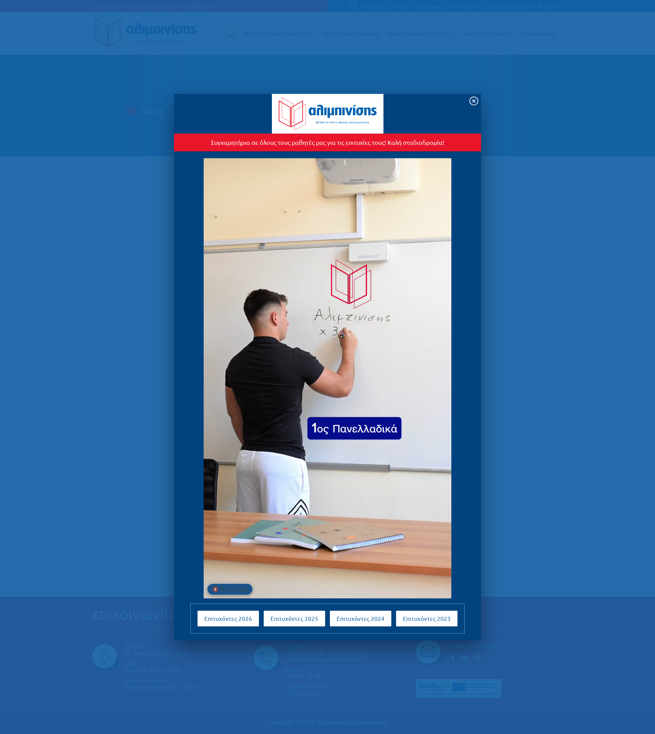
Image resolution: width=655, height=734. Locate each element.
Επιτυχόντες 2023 (427, 618)
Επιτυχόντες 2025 (294, 618)
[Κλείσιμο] (473, 100)
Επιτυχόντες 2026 (228, 618)
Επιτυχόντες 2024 (360, 618)
